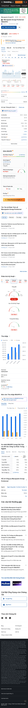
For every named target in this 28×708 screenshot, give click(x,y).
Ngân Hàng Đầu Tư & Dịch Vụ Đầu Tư (17, 487)
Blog (2, 625)
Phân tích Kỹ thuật (8, 276)
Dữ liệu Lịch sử (15, 51)
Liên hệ (17, 632)
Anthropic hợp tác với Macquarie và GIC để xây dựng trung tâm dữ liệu (13, 234)
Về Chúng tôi (18, 625)
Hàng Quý (11, 403)
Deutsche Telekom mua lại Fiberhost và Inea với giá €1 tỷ (12, 225)
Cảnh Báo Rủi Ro (4, 698)
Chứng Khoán (5, 5)
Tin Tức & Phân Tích (19, 48)
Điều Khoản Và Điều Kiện (6, 688)
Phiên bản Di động (5, 628)
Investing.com (4, 237)
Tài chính (24, 490)
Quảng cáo (18, 628)
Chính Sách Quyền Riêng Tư (7, 693)
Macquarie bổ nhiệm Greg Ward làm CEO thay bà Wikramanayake (13, 263)
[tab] (7, 281)
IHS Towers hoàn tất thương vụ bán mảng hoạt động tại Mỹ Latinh (13, 254)
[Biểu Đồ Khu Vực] (5, 55)
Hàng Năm (4, 403)
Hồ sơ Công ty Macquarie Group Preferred (12, 480)
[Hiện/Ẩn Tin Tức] (10, 55)
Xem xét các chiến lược (10, 42)
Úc (26, 496)
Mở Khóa (23, 92)
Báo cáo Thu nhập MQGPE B (11, 394)
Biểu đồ (9, 48)
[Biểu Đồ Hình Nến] (3, 55)
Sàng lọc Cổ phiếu (15, 5)
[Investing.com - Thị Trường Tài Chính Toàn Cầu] (9, 2)
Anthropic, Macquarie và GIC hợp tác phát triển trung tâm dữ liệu (13, 244)
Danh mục (3, 632)
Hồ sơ (9, 51)
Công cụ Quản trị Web (6, 635)
